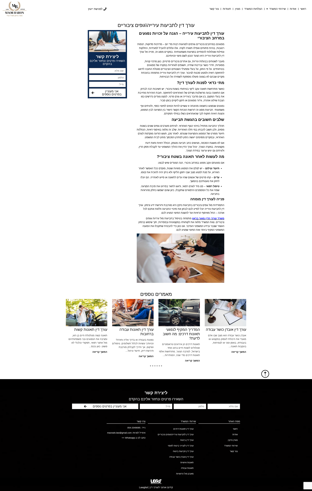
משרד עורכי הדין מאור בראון (208, 218)
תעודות (227, 8)
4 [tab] (154, 365)
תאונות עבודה (187, 468)
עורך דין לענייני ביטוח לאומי (181, 445)
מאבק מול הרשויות (185, 473)
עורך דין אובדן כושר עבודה (181, 457)
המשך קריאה (238, 352)
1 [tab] (161, 365)
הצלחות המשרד (253, 8)
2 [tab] (159, 365)
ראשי (303, 8)
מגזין (237, 8)
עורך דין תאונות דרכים (183, 429)
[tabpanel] (133, 331)
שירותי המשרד (277, 8)
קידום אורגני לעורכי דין (161, 487)
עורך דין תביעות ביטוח (183, 451)
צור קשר (214, 8)
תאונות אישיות (187, 462)
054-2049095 (133, 427)
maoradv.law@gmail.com (119, 433)
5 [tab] (152, 365)
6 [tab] (150, 365)
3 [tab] (157, 365)
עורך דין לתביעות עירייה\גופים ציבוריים (176, 434)
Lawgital (143, 487)
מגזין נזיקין (233, 440)
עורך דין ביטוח (187, 440)
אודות (293, 8)
